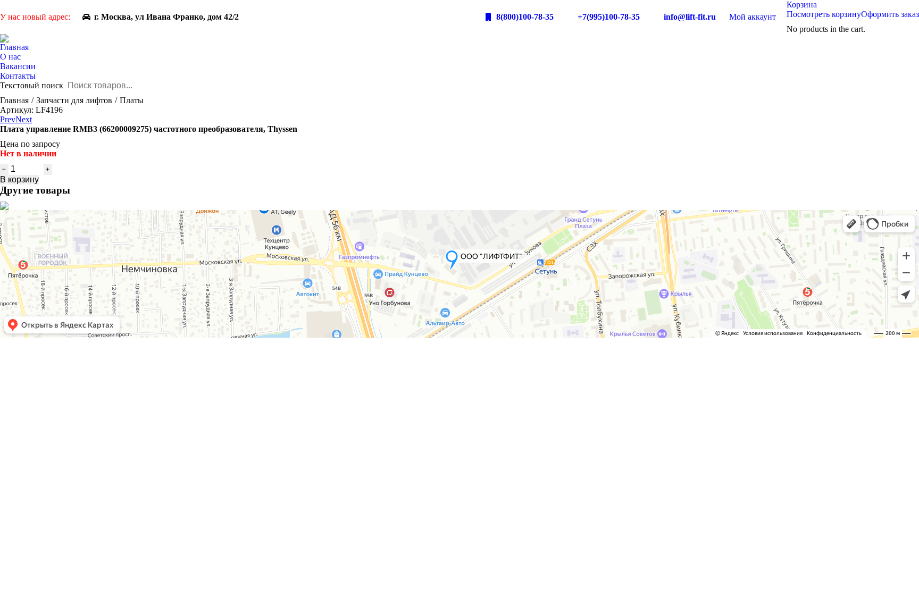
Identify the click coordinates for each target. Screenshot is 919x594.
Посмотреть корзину (824, 14)
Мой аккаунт (752, 16)
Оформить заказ (890, 14)
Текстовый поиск (31, 85)
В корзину (19, 179)
